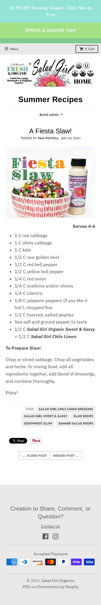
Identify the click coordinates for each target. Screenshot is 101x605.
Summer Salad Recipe (75, 423)
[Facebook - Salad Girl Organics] (45, 536)
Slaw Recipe (83, 416)
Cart (89, 48)
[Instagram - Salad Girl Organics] (55, 536)
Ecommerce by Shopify (58, 586)
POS (26, 586)
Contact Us (50, 526)
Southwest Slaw (38, 423)
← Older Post (34, 455)
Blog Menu (49, 115)
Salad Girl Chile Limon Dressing (66, 409)
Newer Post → (66, 455)
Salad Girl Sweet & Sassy (45, 416)
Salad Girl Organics (58, 580)
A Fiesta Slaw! (50, 131)
